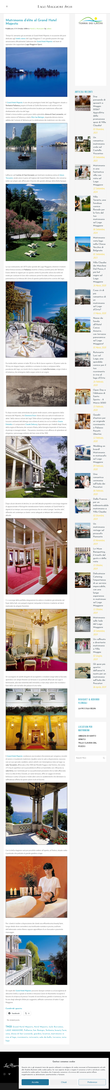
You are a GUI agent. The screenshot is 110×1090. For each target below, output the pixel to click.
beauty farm (61, 1030)
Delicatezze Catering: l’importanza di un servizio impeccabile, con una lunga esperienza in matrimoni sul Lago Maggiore (99, 589)
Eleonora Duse (30, 415)
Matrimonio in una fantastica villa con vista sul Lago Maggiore (99, 175)
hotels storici (21, 38)
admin (49, 29)
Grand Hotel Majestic (44, 41)
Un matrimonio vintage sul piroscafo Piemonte (99, 530)
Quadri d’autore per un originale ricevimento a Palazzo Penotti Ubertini (99, 424)
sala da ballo (45, 1037)
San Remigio (39, 1030)
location (46, 1034)
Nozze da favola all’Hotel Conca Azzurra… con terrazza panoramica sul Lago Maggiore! (99, 331)
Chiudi (64, 1082)
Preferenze (92, 1082)
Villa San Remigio (37, 117)
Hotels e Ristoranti (37, 29)
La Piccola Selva (87, 709)
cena (8, 1034)
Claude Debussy (31, 424)
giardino (38, 1034)
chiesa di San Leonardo (22, 1034)
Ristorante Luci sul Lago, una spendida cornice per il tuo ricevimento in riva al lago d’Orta (99, 365)
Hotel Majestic (41, 1027)
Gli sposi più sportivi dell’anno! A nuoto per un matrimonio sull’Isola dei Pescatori (99, 674)
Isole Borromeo (56, 1027)
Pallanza (28, 1030)
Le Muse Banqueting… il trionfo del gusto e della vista (99, 555)
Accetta (35, 1082)
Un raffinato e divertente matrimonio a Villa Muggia (99, 645)
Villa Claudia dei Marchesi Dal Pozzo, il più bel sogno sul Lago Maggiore (99, 272)
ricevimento (22, 1037)
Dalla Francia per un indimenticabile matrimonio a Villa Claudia (101, 505)
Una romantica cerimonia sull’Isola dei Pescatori (99, 480)
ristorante (33, 1037)
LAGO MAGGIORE (14, 1030)
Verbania (50, 1030)
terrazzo (57, 1037)
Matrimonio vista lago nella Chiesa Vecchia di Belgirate (99, 244)
